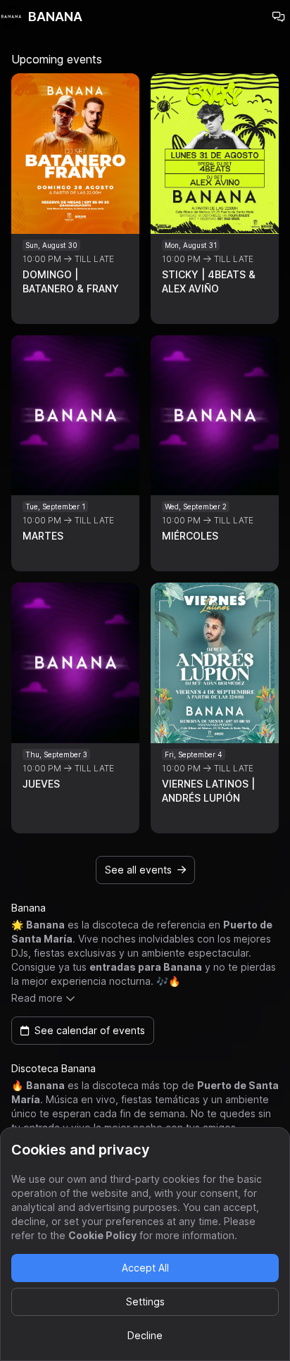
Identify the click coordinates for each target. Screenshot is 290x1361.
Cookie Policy (102, 1235)
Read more (37, 998)
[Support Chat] (278, 17)
